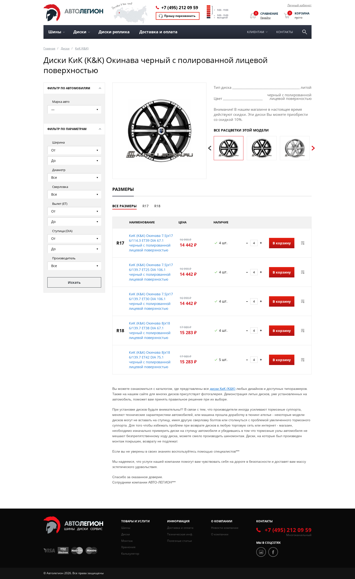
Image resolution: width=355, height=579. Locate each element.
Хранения (128, 547)
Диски (65, 48)
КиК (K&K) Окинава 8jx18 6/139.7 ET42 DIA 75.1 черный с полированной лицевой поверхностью (149, 359)
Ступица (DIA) (62, 231)
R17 (145, 206)
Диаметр (58, 170)
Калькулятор (130, 553)
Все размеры (124, 206)
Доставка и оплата (158, 31)
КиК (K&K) (82, 48)
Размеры (123, 189)
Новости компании (224, 528)
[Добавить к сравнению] (302, 243)
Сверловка (60, 187)
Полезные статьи (179, 541)
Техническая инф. (180, 534)
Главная (49, 48)
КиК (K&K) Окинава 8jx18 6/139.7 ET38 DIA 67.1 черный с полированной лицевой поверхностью (149, 330)
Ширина (58, 142)
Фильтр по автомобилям (68, 88)
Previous (209, 148)
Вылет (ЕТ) (59, 203)
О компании (219, 534)
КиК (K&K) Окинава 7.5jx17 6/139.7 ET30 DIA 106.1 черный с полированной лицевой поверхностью (151, 301)
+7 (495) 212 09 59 (179, 7)
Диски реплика (114, 31)
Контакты (284, 32)
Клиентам (255, 32)
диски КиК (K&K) (222, 389)
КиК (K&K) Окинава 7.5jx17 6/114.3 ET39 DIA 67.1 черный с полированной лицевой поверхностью (151, 242)
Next (313, 148)
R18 (157, 206)
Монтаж (127, 541)
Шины (125, 528)
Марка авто (61, 101)
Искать (74, 282)
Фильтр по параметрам (66, 129)
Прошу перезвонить (179, 16)
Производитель (64, 258)
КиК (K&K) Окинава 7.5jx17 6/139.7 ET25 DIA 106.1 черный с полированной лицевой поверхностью (151, 272)
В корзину (282, 243)
